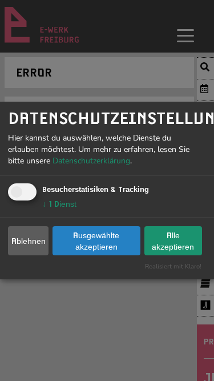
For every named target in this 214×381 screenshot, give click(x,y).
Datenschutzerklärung (91, 160)
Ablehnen (28, 241)
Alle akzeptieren (173, 241)
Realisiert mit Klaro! (173, 266)
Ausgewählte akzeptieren (96, 241)
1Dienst (59, 204)
